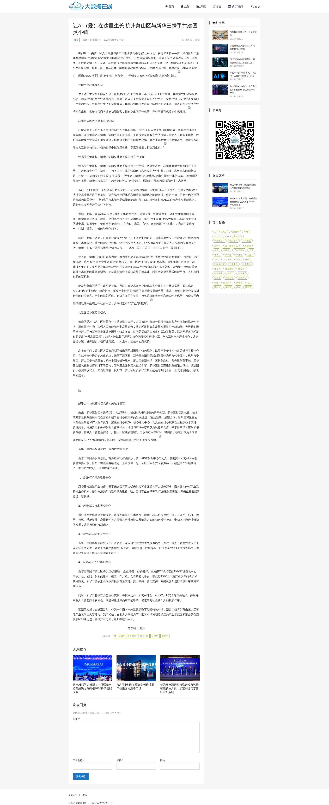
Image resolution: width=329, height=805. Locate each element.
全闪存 (226, 250)
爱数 (216, 282)
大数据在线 (81, 802)
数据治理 (229, 268)
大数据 (228, 254)
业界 (187, 6)
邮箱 (120, 760)
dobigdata (95, 39)
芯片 (249, 282)
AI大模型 (235, 231)
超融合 (228, 287)
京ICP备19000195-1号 (102, 802)
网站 (162, 760)
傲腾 (216, 250)
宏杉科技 (227, 259)
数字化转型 (219, 264)
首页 (171, 6)
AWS (246, 231)
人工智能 (131, 636)
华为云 (217, 254)
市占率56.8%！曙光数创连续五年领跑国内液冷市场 (135, 686)
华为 (251, 250)
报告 (218, 6)
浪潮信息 (229, 277)
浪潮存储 (242, 277)
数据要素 (218, 273)
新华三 (165, 636)
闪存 (238, 287)
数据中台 (233, 264)
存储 (216, 259)
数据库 (217, 268)
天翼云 (250, 254)
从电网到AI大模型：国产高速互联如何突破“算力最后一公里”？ (243, 89)
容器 (238, 259)
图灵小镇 (143, 636)
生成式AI (227, 282)
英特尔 (217, 287)
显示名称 (78, 760)
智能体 (217, 277)
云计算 (217, 245)
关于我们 (237, 6)
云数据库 (246, 241)
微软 (247, 259)
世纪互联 (238, 236)
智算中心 (242, 273)
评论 (197, 39)
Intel (217, 236)
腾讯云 (239, 282)
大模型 (155, 636)
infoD (84, 794)
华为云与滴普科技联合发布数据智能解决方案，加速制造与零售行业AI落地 (179, 688)
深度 (203, 6)
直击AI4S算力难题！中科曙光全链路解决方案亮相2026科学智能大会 (92, 688)
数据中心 (246, 264)
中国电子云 (219, 241)
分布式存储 (239, 250)
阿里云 (248, 287)
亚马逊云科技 (231, 245)
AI (115, 636)
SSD (227, 236)
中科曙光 (233, 241)
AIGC (121, 636)
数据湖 (241, 268)
